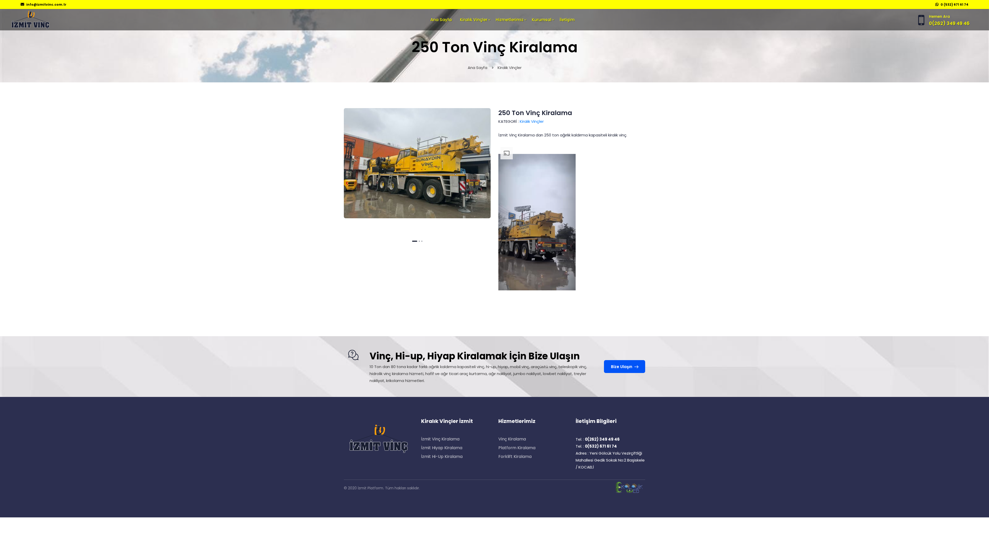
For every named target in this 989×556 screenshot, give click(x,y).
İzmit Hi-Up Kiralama (442, 456)
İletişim (567, 20)
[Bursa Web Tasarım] (629, 487)
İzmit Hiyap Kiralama (441, 448)
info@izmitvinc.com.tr (46, 4)
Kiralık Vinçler (474, 20)
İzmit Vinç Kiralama (440, 439)
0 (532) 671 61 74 (954, 4)
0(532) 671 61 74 (601, 446)
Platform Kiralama (516, 448)
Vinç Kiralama (512, 439)
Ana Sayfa (441, 20)
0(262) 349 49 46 (949, 23)
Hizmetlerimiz (510, 20)
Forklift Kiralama (515, 456)
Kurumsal (541, 20)
